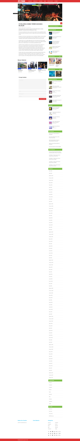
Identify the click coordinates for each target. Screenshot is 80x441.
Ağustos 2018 (51, 344)
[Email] (58, 435)
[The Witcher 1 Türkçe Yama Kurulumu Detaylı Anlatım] (32, 65)
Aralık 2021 (50, 250)
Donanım (50, 382)
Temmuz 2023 (51, 206)
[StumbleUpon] (56, 433)
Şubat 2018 (50, 358)
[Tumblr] (58, 433)
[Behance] (50, 431)
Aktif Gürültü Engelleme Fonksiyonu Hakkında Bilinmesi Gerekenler (55, 42)
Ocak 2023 (50, 220)
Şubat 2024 (50, 189)
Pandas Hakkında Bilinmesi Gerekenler (56, 112)
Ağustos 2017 (51, 372)
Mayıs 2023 (50, 210)
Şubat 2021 (50, 274)
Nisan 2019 (50, 325)
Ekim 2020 (50, 283)
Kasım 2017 (51, 365)
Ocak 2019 (50, 332)
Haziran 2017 (51, 377)
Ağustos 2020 (51, 288)
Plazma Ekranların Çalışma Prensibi (56, 91)
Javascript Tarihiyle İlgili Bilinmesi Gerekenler (55, 108)
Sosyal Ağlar (50, 1)
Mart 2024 (50, 187)
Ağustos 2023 (51, 203)
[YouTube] (48, 435)
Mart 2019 (50, 328)
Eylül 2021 (50, 257)
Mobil (45, 1)
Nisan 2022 (50, 241)
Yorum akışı (50, 413)
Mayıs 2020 (50, 295)
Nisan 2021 (50, 269)
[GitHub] (60, 433)
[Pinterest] (56, 431)
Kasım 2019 (51, 309)
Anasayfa (30, 1)
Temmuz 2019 (51, 318)
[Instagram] (58, 431)
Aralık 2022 (50, 222)
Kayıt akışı (50, 411)
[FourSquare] (50, 435)
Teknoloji (35, 1)
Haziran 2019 (51, 321)
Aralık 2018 (50, 335)
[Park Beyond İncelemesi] (22, 65)
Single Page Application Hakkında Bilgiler (55, 51)
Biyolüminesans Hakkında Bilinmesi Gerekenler (56, 32)
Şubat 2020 (50, 302)
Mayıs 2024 (50, 182)
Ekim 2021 (50, 255)
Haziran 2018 (51, 349)
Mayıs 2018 (50, 351)
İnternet (50, 389)
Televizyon (50, 401)
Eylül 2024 (50, 173)
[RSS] (60, 435)
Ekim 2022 (50, 227)
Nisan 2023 (50, 213)
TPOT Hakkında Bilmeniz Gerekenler (56, 117)
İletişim (55, 1)
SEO (49, 396)
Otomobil (40, 1)
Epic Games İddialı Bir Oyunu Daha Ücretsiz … (56, 37)
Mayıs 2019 (50, 323)
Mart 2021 (50, 271)
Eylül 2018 (50, 342)
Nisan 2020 (50, 297)
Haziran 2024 (51, 180)
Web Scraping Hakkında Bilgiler (56, 126)
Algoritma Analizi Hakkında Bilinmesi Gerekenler (56, 47)
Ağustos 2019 (51, 316)
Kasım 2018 (51, 337)
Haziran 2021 (51, 264)
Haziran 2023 (51, 208)
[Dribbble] (60, 431)
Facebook (56, 422)
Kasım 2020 (51, 281)
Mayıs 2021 (50, 267)
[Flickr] (52, 431)
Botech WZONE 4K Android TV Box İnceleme (57, 100)
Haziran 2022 (51, 236)
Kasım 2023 (51, 196)
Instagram (50, 387)
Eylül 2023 (50, 201)
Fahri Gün (20, 27)
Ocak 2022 (50, 248)
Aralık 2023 (50, 194)
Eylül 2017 (50, 370)
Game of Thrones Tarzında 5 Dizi (56, 82)
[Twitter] (52, 433)
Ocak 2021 (50, 276)
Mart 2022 (50, 243)
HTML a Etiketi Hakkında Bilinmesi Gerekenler (56, 122)
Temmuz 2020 (51, 290)
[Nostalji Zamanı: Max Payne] (42, 65)
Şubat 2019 (50, 330)
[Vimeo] (54, 433)
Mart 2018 (50, 356)
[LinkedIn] (48, 433)
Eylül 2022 (50, 229)
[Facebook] (48, 431)
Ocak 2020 (50, 304)
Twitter (50, 403)
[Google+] (54, 431)
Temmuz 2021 (51, 262)
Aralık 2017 (50, 363)
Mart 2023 (50, 215)
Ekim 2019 (50, 311)
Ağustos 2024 (51, 175)
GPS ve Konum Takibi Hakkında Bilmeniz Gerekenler (56, 86)
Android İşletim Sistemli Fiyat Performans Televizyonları (56, 96)
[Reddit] (52, 435)
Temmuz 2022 (51, 234)
